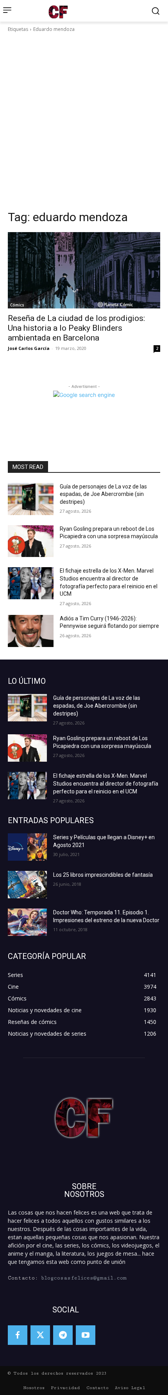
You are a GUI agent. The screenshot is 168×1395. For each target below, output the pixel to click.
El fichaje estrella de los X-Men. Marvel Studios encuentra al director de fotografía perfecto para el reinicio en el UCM (105, 784)
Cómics (17, 305)
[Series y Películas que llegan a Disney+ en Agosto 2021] (27, 847)
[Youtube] (85, 1335)
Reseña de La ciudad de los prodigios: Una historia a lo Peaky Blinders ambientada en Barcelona (76, 328)
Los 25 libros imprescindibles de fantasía (103, 875)
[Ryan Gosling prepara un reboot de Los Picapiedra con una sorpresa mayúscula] (31, 541)
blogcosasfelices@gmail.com (84, 1278)
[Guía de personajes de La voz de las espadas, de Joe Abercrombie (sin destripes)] (31, 499)
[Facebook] (17, 1335)
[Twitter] (40, 1335)
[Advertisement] (84, 121)
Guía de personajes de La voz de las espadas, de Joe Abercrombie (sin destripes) (103, 494)
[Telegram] (63, 1335)
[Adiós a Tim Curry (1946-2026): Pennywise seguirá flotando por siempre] (31, 631)
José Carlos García (29, 348)
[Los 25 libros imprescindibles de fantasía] (27, 884)
